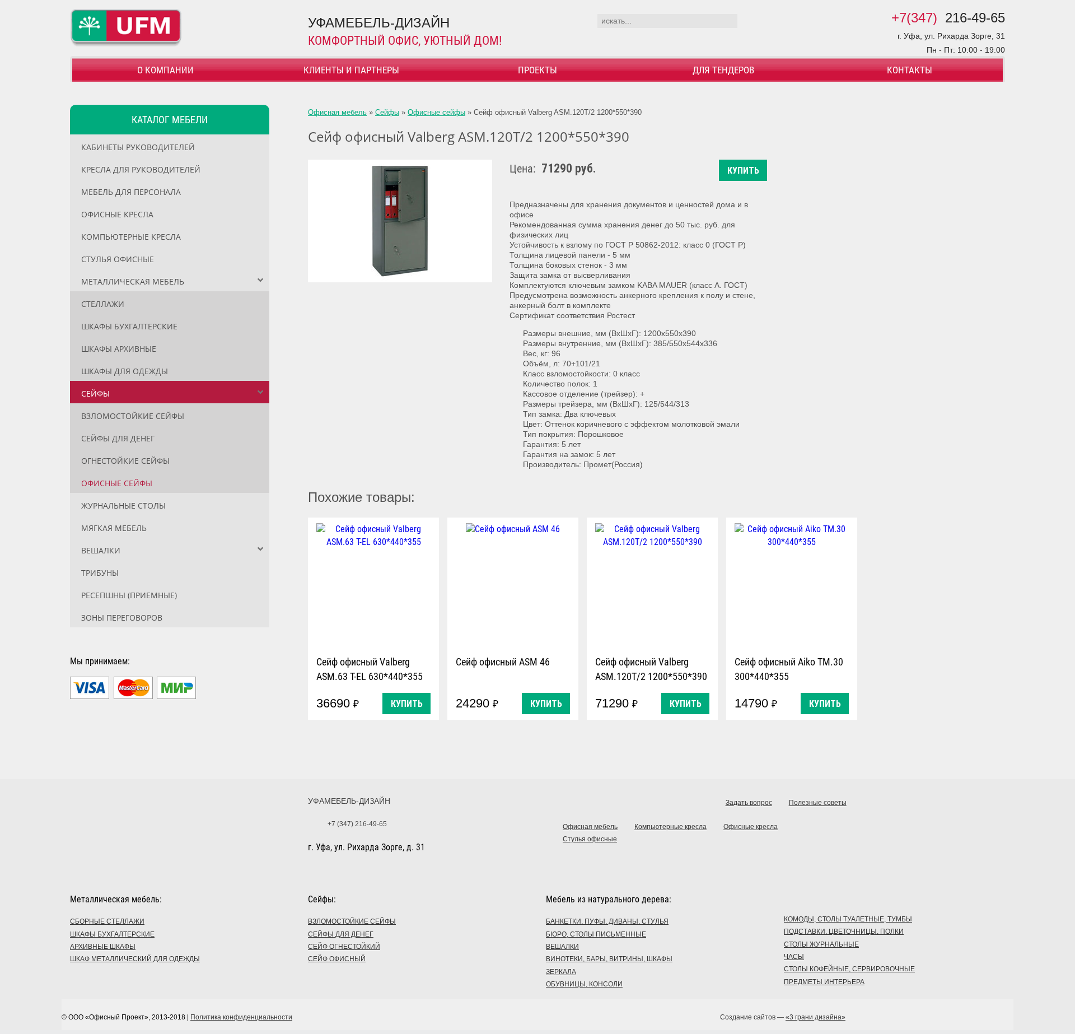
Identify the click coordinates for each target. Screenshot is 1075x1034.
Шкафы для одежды (124, 371)
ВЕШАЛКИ (562, 947)
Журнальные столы (123, 505)
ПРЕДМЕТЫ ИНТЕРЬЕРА (824, 982)
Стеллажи (102, 304)
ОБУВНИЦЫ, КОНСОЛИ (584, 984)
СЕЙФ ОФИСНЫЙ (337, 959)
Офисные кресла (117, 214)
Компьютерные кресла (131, 236)
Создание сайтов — (782, 1017)
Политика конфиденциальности (241, 1017)
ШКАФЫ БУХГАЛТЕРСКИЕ (112, 934)
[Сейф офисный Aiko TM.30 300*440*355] (792, 584)
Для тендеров (723, 70)
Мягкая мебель (114, 528)
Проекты (537, 70)
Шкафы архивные (118, 348)
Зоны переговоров (121, 617)
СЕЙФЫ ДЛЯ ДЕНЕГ (340, 934)
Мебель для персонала (131, 192)
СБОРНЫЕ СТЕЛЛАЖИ (107, 921)
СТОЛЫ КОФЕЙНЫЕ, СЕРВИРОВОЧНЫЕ (849, 969)
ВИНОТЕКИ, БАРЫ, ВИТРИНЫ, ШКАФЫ (609, 959)
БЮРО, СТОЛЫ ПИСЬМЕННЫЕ (596, 934)
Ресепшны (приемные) (129, 595)
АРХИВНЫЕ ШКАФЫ (102, 947)
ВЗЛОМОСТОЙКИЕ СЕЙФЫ (352, 921)
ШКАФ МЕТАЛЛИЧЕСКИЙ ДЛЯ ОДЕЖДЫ (135, 959)
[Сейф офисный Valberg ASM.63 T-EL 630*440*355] (373, 584)
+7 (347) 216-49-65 (357, 824)
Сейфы (95, 393)
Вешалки (100, 550)
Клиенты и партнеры (351, 70)
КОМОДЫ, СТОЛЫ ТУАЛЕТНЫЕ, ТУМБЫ (848, 919)
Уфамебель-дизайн (349, 801)
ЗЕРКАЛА (561, 972)
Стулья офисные (117, 259)
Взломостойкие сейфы (132, 416)
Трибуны (100, 572)
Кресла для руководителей (140, 169)
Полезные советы (818, 803)
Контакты (909, 70)
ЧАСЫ (794, 957)
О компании (165, 70)
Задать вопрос (749, 803)
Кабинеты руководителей (138, 147)
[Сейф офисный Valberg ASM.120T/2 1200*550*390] (400, 221)
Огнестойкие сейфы (125, 460)
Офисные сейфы (116, 483)
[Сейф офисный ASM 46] (513, 584)
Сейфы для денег (118, 438)
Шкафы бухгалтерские (129, 326)
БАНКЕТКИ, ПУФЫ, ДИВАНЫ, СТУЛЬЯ (607, 921)
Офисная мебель (337, 112)
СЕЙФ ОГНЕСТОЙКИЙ (344, 947)
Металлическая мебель (132, 281)
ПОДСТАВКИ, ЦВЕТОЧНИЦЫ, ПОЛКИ (844, 931)
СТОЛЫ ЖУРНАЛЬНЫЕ (821, 944)
